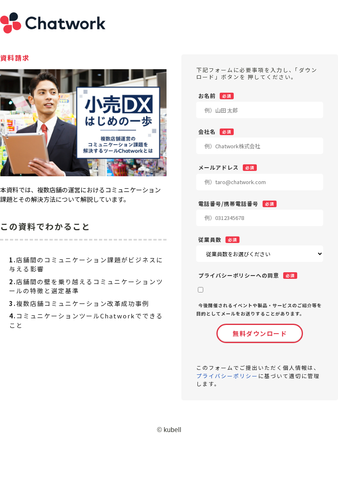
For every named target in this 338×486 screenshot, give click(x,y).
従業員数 (209, 239)
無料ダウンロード (259, 333)
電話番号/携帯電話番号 (228, 203)
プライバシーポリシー (227, 376)
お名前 (207, 95)
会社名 (207, 131)
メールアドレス (218, 167)
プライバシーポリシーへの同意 (238, 275)
